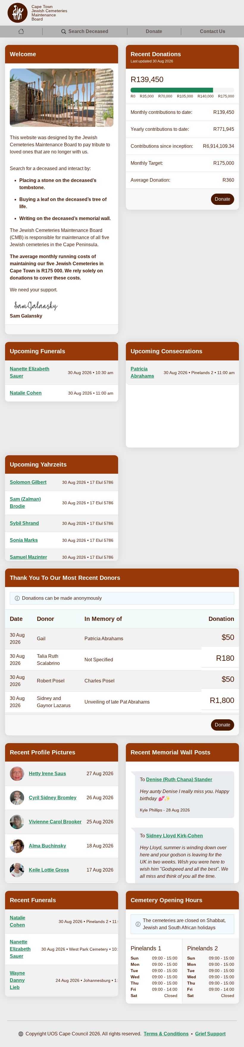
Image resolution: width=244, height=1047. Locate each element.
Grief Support (210, 1033)
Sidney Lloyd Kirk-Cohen (174, 835)
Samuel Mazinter (28, 557)
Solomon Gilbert (28, 482)
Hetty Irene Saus (47, 773)
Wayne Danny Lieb (17, 980)
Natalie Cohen (26, 392)
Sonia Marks (24, 540)
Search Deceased (88, 31)
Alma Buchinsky (47, 845)
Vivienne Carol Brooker (55, 821)
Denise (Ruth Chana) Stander (179, 779)
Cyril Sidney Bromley (52, 797)
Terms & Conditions (166, 1033)
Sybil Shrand (24, 523)
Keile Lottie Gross (49, 869)
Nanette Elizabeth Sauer (20, 949)
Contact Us (212, 31)
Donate (154, 31)
